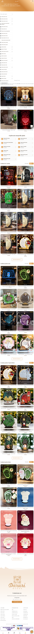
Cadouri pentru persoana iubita (6, 40)
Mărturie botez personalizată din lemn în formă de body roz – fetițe (9, 531)
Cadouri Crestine (4, 78)
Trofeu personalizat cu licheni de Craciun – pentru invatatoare (8, 209)
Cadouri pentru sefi (4, 62)
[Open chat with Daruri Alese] (31, 631)
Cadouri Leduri (2, 612)
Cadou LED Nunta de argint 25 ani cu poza (9, 286)
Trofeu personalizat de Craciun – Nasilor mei (25, 431)
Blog (12, 609)
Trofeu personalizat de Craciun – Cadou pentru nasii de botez (25, 255)
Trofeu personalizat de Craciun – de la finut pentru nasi (25, 453)
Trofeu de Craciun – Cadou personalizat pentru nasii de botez (25, 386)
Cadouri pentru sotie (4, 33)
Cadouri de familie (4, 69)
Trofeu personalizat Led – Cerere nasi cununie (25, 331)
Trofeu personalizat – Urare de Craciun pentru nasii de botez (25, 409)
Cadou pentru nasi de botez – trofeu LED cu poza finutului (25, 286)
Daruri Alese (18, 83)
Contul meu (25, 609)
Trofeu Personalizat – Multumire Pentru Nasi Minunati (9, 354)
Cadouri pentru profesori (5, 51)
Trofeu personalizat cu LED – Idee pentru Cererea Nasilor (8, 332)
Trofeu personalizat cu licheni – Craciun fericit (8, 431)
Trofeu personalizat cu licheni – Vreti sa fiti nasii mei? (8, 507)
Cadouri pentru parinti (5, 44)
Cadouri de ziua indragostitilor (6, 31)
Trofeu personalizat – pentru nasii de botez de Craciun (9, 408)
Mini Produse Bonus (3, 620)
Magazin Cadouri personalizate (4, 609)
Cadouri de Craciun (4, 58)
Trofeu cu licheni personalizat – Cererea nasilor (9, 309)
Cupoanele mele (25, 614)
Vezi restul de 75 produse (17, 558)
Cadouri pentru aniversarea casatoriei (5, 24)
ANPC (13, 617)
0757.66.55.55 (17, 602)
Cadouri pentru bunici (4, 71)
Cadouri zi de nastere (4, 60)
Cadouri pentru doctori (5, 67)
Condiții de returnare (15, 612)
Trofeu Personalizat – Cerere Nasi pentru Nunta (25, 354)
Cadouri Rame (2, 617)
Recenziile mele (25, 617)
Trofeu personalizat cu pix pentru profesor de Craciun (25, 186)
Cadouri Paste (3, 76)
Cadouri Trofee (2, 611)
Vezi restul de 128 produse (17, 259)
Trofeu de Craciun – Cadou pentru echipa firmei (25, 232)
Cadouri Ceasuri (2, 614)
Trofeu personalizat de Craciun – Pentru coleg (8, 254)
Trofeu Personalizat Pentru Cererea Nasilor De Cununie (25, 309)
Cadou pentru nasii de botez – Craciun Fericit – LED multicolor (8, 107)
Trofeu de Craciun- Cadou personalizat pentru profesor (9, 232)
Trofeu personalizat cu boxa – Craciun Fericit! (8, 453)
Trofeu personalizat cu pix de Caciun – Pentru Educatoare (25, 209)
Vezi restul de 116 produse (17, 358)
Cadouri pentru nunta (4, 21)
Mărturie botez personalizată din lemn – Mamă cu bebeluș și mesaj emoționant (25, 531)
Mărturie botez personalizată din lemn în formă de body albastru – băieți (25, 508)
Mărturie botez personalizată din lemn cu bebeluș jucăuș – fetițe (25, 554)
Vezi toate (31, 163)
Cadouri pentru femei (5, 26)
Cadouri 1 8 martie (4, 49)
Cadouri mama (4, 53)
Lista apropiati (25, 611)
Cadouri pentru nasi (4, 16)
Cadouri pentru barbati (5, 42)
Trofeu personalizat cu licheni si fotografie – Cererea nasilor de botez (25, 485)
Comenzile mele (25, 612)
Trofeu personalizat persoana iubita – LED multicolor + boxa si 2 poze (9, 186)
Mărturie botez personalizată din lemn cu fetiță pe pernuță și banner (8, 554)
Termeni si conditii (14, 614)
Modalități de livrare (14, 611)
